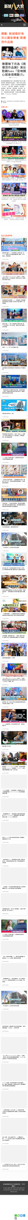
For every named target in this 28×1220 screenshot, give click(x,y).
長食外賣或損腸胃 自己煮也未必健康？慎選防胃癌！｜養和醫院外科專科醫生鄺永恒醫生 (14, 591)
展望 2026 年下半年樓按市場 (10, 347)
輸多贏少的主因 (6, 746)
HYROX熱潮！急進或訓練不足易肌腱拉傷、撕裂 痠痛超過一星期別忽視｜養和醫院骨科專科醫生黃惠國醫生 (14, 1063)
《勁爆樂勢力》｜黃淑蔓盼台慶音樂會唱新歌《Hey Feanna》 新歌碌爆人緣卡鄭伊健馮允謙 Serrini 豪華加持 (13, 815)
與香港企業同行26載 (8, 413)
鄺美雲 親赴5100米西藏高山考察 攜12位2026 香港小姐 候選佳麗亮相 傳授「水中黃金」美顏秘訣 (13, 254)
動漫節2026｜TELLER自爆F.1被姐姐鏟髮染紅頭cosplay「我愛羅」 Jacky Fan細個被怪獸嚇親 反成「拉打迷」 (13, 768)
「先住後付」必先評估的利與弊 (10, 547)
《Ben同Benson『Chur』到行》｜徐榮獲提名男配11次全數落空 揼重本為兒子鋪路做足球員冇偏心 (14, 278)
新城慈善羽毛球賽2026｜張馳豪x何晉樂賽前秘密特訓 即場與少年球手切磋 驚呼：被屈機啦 (13, 301)
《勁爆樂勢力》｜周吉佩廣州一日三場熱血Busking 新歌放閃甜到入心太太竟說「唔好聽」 (13, 973)
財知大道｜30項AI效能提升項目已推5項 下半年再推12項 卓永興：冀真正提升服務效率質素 (13, 325)
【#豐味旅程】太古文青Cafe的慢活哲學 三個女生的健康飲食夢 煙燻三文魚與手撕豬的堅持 (14, 1086)
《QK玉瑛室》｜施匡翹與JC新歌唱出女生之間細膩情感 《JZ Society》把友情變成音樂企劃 (13, 792)
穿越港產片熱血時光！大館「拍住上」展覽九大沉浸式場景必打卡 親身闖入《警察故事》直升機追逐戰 (13, 435)
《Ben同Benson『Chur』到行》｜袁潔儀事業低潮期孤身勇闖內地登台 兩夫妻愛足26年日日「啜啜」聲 (14, 680)
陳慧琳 (4, 102)
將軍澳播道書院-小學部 (8, 657)
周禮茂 (4, 101)
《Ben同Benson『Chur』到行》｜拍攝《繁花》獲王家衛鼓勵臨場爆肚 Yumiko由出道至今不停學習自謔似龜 (14, 1039)
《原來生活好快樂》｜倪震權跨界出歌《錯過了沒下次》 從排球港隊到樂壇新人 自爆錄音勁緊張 (13, 481)
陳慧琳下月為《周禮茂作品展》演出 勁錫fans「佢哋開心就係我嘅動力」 (14, 69)
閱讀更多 (3, 97)
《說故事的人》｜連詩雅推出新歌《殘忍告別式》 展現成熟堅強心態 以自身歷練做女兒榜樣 (13, 861)
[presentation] (3, 15)
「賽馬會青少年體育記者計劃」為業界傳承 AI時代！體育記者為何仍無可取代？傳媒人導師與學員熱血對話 (13, 391)
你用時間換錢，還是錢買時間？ (10, 527)
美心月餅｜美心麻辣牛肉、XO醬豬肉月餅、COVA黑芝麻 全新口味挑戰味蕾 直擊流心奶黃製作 (13, 1110)
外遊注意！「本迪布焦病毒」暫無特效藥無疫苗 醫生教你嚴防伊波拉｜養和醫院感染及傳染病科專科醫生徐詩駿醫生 (14, 505)
